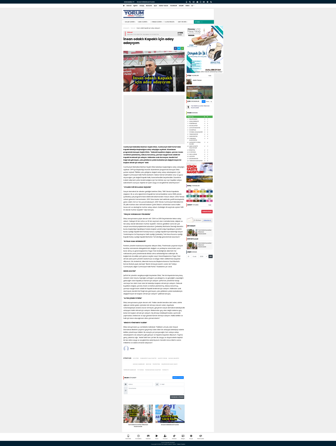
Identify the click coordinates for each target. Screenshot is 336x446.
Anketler (174, 439)
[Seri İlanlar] (200, 1)
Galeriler (148, 439)
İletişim (183, 439)
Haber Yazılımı (181, 444)
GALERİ (181, 6)
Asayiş (142, 6)
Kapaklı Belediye (173, 358)
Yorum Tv (165, 370)
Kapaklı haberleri (139, 364)
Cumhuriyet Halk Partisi (148, 358)
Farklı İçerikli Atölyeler (144, 2)
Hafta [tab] (207, 101)
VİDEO (187, 6)
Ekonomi (149, 6)
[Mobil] (186, 1)
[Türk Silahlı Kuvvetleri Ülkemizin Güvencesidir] (192, 232)
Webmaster (200, 439)
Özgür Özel (156, 364)
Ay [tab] (211, 101)
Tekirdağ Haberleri (129, 370)
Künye (191, 439)
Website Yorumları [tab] (178, 377)
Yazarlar (165, 439)
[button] (192, 5)
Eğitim (135, 6)
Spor (155, 6)
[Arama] (190, 1)
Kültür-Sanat (163, 6)
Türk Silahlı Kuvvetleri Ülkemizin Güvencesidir (199, 107)
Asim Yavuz (197, 80)
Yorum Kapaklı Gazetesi (153, 370)
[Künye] (207, 1)
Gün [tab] (203, 101)
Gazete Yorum (162, 358)
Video (156, 439)
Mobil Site (128, 439)
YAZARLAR (173, 6)
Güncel (128, 6)
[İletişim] (193, 1)
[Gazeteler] (204, 1)
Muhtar (148, 364)
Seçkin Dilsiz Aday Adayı (169, 364)
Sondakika (138, 439)
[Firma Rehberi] (197, 1)
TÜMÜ (209, 75)
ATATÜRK (136, 358)
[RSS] (211, 1)
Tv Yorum (140, 370)
